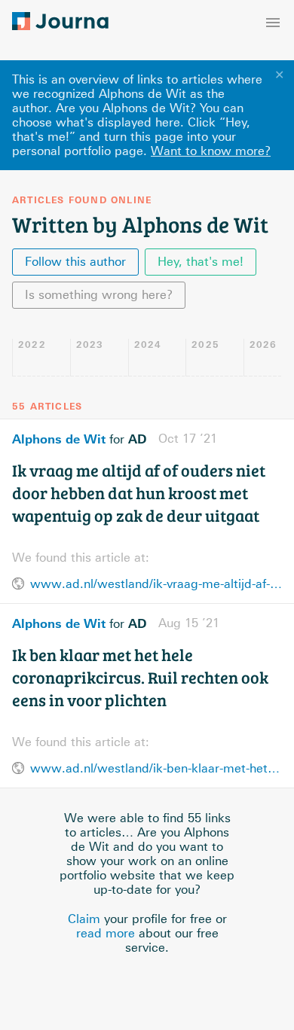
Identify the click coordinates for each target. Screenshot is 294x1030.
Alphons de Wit (59, 438)
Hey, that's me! (200, 261)
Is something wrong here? (99, 295)
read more (105, 933)
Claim (84, 919)
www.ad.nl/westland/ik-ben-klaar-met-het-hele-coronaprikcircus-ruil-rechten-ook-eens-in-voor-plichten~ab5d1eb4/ (156, 768)
